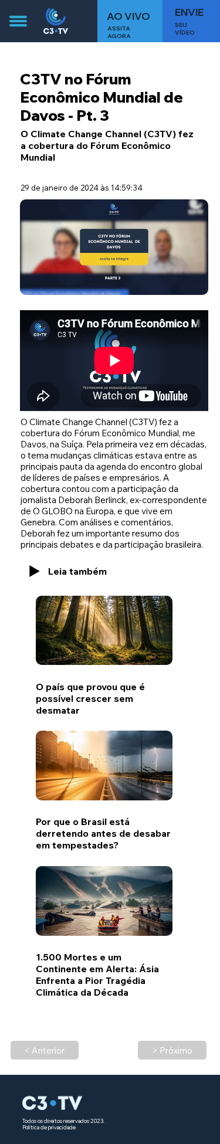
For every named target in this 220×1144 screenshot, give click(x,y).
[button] (191, 21)
